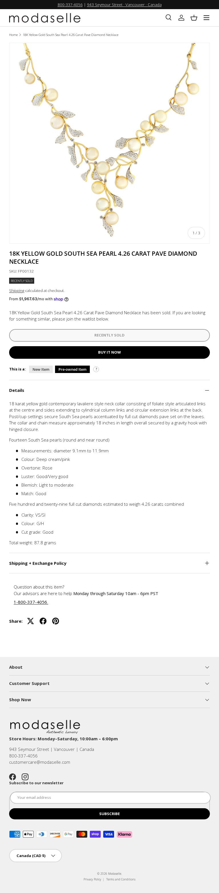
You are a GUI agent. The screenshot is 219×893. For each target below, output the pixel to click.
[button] (194, 17)
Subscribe (109, 813)
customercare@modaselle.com (39, 762)
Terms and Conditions (120, 879)
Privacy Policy (92, 879)
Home (13, 34)
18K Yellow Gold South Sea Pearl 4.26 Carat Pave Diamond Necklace (70, 34)
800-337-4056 (70, 4)
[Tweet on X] (30, 621)
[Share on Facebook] (43, 621)
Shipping (16, 290)
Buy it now (109, 352)
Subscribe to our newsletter (36, 782)
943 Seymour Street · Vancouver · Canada (124, 4)
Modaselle (114, 874)
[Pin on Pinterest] (55, 621)
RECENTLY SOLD (109, 335)
